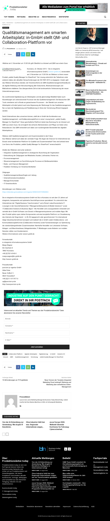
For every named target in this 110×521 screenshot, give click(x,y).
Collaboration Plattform (15, 354)
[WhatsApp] (28, 54)
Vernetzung (34, 357)
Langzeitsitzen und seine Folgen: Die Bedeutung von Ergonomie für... (95, 101)
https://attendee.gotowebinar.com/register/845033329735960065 (25, 192)
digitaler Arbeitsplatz (31, 354)
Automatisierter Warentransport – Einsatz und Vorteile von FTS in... (96, 63)
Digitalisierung (43, 354)
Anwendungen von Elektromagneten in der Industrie (94, 73)
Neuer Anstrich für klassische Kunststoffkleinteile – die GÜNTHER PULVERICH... (96, 92)
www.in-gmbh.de (54, 72)
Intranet (5, 357)
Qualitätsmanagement (22, 357)
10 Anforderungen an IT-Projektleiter (15, 380)
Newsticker (10, 23)
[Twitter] (23, 54)
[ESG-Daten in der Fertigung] (91, 36)
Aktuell (78, 43)
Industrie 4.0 (61, 354)
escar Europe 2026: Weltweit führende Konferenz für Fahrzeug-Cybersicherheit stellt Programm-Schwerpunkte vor (44, 486)
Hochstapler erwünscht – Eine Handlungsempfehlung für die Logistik (74, 485)
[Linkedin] (33, 54)
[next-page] (7, 434)
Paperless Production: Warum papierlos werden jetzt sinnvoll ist (96, 143)
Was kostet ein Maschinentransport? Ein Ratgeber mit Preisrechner (95, 111)
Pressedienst (11, 48)
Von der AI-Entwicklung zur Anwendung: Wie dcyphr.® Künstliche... (13, 424)
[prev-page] (3, 434)
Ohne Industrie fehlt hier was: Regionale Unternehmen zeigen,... (35, 424)
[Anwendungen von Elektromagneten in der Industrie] (80, 73)
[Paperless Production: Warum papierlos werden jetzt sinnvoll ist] (80, 143)
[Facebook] (18, 54)
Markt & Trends (78, 113)
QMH (11, 357)
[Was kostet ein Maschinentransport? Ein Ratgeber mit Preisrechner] (80, 111)
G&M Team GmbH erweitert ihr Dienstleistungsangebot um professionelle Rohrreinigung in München (75, 465)
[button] (105, 16)
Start (3, 23)
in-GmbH (52, 354)
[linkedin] (20, 405)
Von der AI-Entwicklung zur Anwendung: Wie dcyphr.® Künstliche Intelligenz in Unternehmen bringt (42, 465)
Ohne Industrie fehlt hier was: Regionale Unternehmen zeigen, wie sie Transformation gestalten (44, 475)
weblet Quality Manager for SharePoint (51, 357)
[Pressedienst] (3, 49)
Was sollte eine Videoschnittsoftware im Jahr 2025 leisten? (74, 475)
